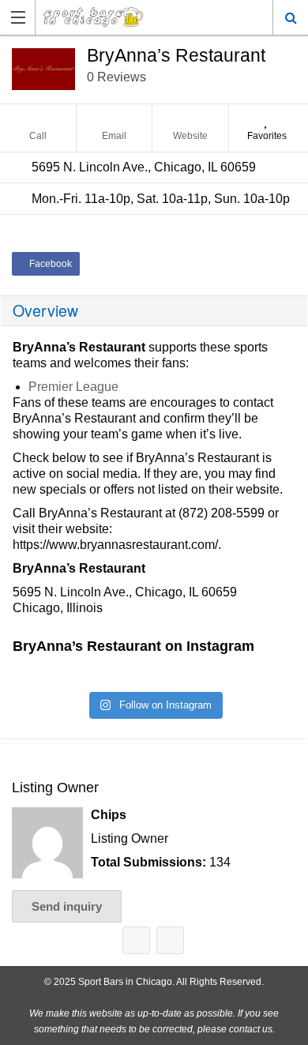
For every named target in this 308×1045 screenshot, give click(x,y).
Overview (45, 310)
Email (114, 135)
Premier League (73, 386)
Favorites (267, 135)
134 (220, 862)
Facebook (49, 263)
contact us (250, 1029)
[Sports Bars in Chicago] (109, 17)
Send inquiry (67, 906)
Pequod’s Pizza (170, 940)
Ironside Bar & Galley (136, 940)
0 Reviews (116, 77)
